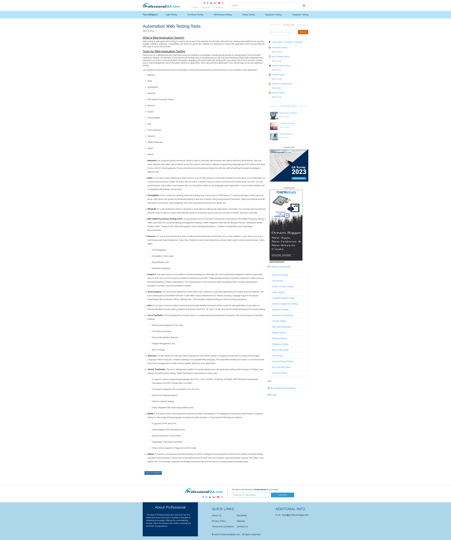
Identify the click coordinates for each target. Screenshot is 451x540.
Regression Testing (273, 15)
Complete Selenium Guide (283, 298)
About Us (216, 515)
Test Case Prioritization (282, 327)
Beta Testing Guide (280, 350)
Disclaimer (242, 515)
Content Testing (287, 123)
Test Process (277, 281)
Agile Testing (171, 15)
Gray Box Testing (278, 93)
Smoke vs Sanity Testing (281, 66)
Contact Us (242, 526)
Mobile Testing (248, 15)
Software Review (279, 338)
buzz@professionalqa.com (295, 515)
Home (195, 7)
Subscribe (303, 32)
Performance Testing (223, 15)
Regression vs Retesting (282, 315)
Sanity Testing (278, 292)
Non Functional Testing (280, 57)
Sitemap (241, 521)
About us (206, 7)
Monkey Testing (279, 333)
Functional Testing (195, 15)
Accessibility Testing (279, 47)
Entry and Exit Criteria (281, 367)
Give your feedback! (153, 473)
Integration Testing (300, 15)
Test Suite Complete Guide (282, 84)
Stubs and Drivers (279, 373)
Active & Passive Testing (282, 361)
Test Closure (285, 134)
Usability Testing (278, 75)
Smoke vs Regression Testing (284, 304)
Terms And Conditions (223, 526)
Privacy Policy (219, 521)
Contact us (219, 7)
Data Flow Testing (288, 113)
